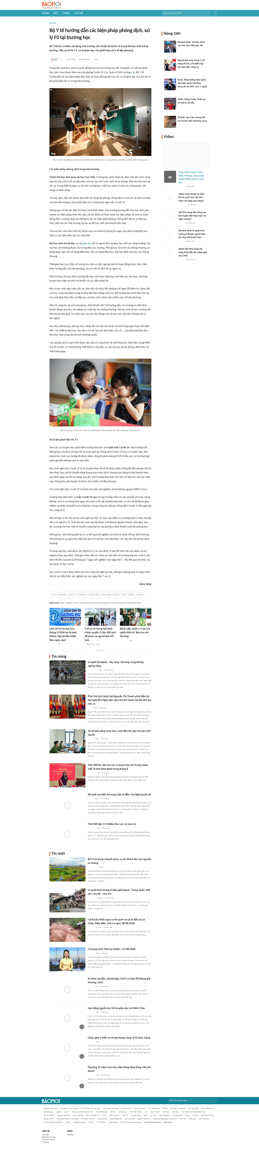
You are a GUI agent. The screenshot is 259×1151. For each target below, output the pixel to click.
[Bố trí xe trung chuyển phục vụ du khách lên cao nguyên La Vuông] (67, 869)
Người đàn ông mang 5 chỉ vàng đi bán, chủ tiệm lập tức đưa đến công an (191, 63)
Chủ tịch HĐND (49, 1115)
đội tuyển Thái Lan (88, 1119)
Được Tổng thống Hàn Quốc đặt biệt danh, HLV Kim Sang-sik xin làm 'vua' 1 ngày (192, 83)
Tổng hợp (70, 1135)
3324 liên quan (190, 223)
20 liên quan (106, 828)
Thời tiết (182, 1119)
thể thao (165, 1112)
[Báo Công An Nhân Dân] (92, 670)
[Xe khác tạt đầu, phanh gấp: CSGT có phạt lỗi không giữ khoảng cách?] (67, 989)
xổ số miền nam (207, 1108)
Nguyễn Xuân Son (144, 1119)
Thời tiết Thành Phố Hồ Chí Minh (193, 1112)
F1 (53, 595)
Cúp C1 (66, 1112)
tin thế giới (101, 1122)
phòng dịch (61, 595)
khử (124, 595)
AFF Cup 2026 (193, 1108)
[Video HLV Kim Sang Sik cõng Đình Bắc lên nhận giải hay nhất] (170, 253)
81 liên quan (103, 708)
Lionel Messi (113, 1122)
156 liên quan (108, 670)
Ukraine (195, 1115)
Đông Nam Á (102, 1119)
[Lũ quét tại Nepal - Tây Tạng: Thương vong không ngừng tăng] (67, 672)
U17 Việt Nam (154, 1108)
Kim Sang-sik (114, 1115)
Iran (146, 1112)
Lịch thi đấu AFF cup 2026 (90, 1108)
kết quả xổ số (49, 1119)
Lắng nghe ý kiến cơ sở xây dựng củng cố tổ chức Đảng (119, 1037)
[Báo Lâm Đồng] (52, 644)
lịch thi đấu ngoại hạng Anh (131, 1122)
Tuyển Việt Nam (140, 1108)
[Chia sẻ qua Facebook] (51, 584)
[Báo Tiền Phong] (91, 739)
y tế (133, 72)
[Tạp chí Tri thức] (54, 59)
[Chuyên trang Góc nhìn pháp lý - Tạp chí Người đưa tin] (180, 71)
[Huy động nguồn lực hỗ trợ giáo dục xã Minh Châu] (67, 1018)
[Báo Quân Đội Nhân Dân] (123, 641)
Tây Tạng (153, 1115)
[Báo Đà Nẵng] (91, 898)
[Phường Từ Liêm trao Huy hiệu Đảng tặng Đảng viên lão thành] (67, 1078)
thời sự (113, 1112)
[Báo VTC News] (181, 90)
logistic (59, 1112)
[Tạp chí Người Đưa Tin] (181, 241)
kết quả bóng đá (92, 1115)
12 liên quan (104, 986)
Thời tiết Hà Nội (136, 1112)
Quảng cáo (45, 1142)
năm (145, 1115)
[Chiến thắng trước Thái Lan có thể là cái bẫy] (170, 104)
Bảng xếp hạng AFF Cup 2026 (67, 1119)
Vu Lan (104, 1115)
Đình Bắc (175, 1112)
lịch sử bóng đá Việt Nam (53, 1122)
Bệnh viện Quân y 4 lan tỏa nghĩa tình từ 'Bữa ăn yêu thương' (135, 632)
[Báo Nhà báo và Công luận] (91, 773)
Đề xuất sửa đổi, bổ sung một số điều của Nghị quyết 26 (119, 794)
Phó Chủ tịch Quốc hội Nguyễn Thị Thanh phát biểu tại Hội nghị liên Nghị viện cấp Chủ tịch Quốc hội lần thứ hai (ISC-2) (119, 700)
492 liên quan (107, 927)
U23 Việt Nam (204, 1119)
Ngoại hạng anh (116, 1119)
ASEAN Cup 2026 (79, 1122)
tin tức (91, 1122)
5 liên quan (105, 773)
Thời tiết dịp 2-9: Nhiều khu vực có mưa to (112, 824)
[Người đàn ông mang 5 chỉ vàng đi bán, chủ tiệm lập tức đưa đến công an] (170, 65)
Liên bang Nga (78, 1115)
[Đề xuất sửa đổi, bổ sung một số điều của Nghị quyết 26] (67, 805)
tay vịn (116, 595)
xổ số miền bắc (101, 1112)
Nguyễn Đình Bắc (64, 1115)
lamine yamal (126, 1108)
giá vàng (63, 1108)
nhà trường (94, 595)
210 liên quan (104, 799)
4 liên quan (105, 953)
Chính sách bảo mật (48, 1140)
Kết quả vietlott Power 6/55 (82, 1112)
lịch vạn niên (130, 1119)
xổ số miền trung (207, 1115)
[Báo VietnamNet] (90, 987)
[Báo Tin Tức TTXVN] (90, 708)
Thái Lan (173, 1108)
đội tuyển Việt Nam (110, 1108)
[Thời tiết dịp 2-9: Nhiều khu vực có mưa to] (67, 834)
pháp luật (192, 1119)
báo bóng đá (48, 1112)
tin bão (164, 1108)
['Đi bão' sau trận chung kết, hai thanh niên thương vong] (170, 122)
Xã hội (52, 23)
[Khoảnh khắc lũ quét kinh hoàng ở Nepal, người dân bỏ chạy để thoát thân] (170, 235)
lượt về (125, 1115)
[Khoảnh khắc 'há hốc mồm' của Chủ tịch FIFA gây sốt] (170, 47)
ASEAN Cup (123, 1112)
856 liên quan (105, 1075)
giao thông (74, 1108)
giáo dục (87, 243)
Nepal (187, 1115)
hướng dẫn (106, 595)
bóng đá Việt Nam (50, 1108)
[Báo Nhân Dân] (90, 799)
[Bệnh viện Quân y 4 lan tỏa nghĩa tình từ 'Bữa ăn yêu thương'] (135, 617)
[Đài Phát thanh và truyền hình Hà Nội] (91, 953)
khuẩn (131, 595)
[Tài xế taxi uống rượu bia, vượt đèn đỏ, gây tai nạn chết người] (67, 741)
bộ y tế (72, 595)
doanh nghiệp (164, 1115)
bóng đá (182, 1108)
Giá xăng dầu (177, 1115)
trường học (82, 595)
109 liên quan (84, 59)
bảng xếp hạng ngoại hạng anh (165, 1119)
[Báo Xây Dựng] (181, 125)
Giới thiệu (45, 1135)
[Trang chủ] (51, 5)
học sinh (140, 595)
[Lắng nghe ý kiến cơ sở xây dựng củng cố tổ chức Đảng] (67, 1048)
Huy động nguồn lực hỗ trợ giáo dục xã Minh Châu (116, 1008)
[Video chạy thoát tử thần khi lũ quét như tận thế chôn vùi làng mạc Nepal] (170, 199)
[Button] (215, 13)
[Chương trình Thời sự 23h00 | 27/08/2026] (67, 959)
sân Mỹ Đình (155, 1112)
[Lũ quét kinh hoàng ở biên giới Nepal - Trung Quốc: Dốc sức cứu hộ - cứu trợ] (67, 900)
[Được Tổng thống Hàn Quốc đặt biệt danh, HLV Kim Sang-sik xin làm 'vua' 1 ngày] (170, 84)
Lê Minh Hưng (136, 1115)
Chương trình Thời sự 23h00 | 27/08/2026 (111, 949)
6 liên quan (104, 739)
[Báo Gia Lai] (92, 867)
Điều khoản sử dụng (48, 1137)
